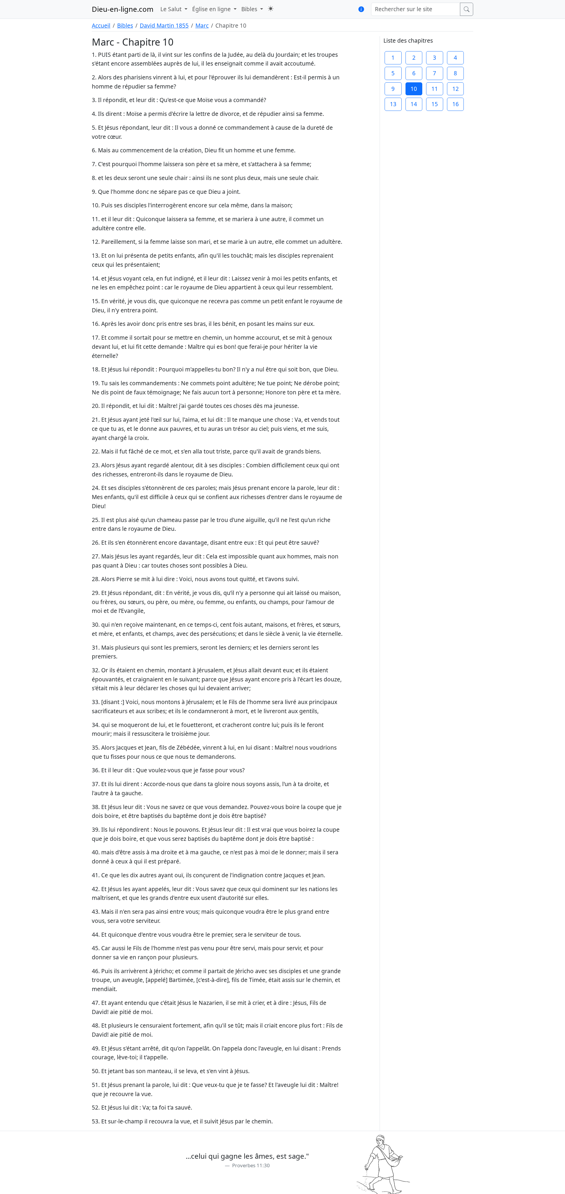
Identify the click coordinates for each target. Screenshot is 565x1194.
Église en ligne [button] (212, 9)
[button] (270, 9)
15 (434, 104)
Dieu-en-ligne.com (122, 9)
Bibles (125, 25)
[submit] (466, 9)
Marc (202, 25)
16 (455, 104)
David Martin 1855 (164, 25)
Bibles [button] (250, 9)
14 (414, 104)
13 (393, 104)
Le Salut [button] (171, 9)
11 (434, 89)
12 (455, 89)
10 (414, 89)
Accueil (101, 25)
